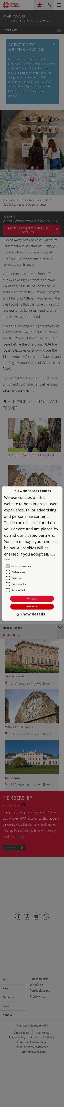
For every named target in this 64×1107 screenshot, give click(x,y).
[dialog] (32, 553)
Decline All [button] (32, 606)
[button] (32, 614)
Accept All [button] (32, 598)
